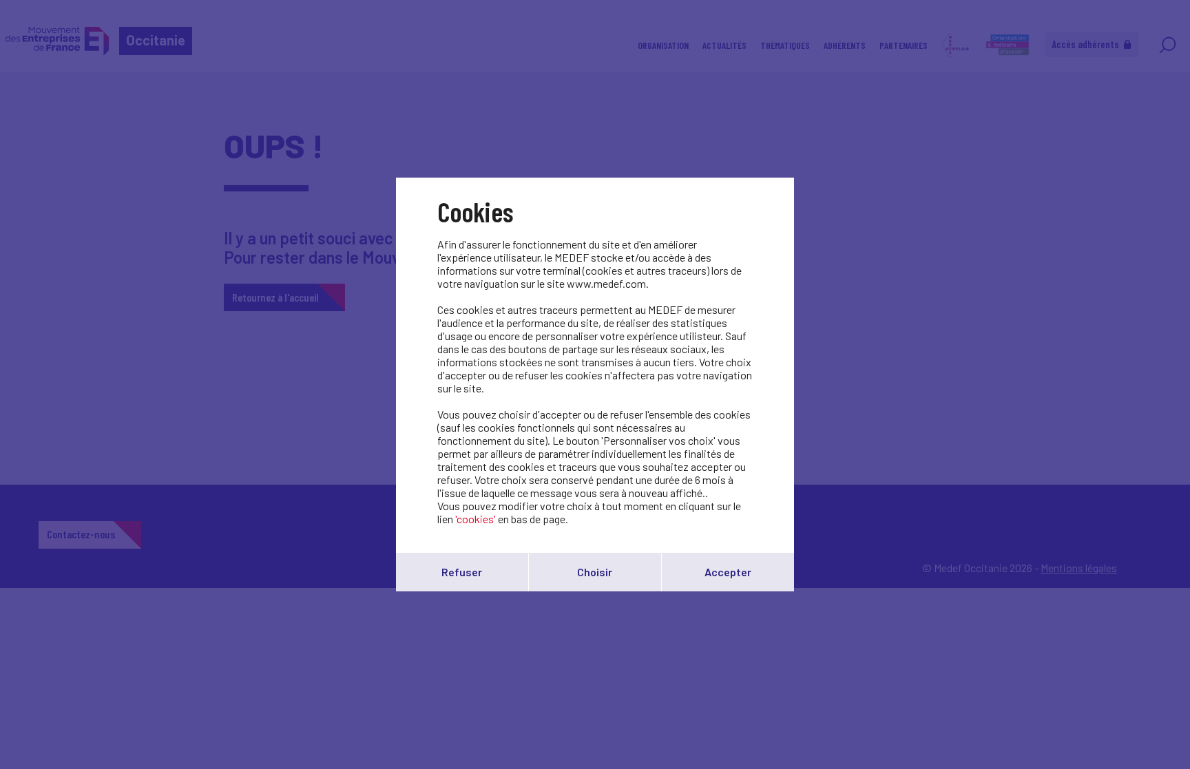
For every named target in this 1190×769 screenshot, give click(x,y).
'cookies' (475, 518)
